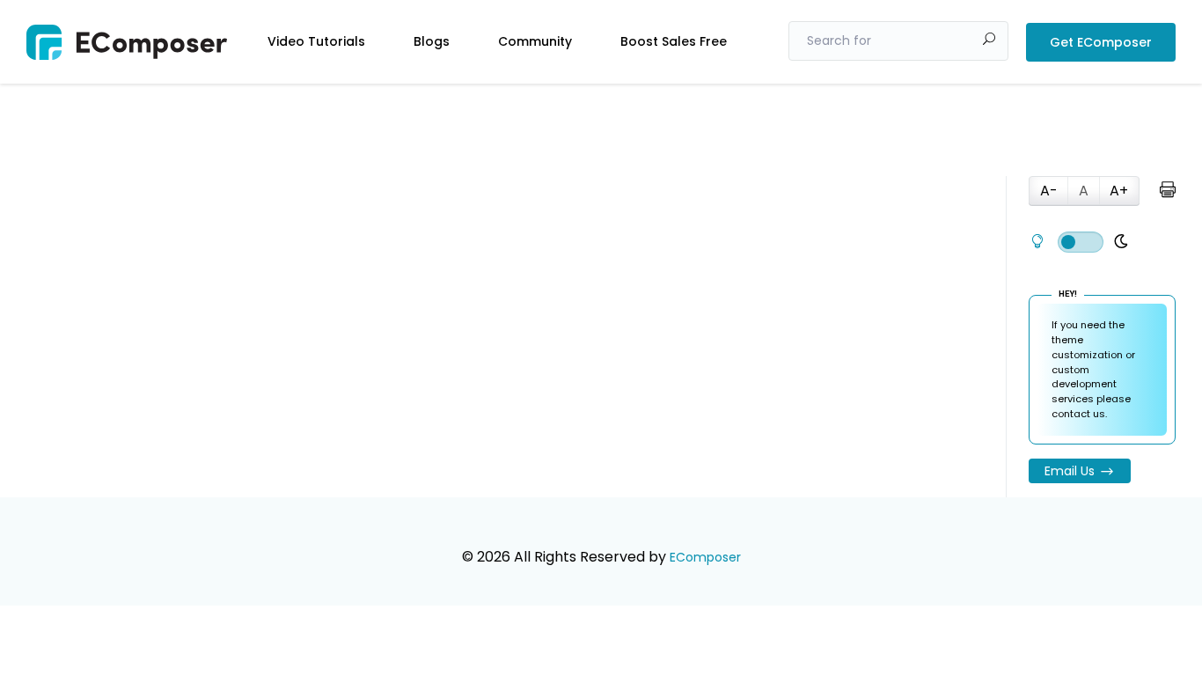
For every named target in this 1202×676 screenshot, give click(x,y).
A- (1049, 190)
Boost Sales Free (673, 41)
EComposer (705, 557)
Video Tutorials (316, 41)
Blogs (432, 41)
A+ (1119, 190)
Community (535, 41)
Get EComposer (1101, 42)
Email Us (1069, 471)
